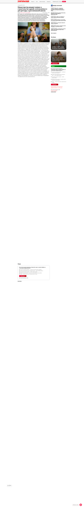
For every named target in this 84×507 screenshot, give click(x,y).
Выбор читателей (57, 5)
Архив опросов (53, 91)
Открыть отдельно (54, 90)
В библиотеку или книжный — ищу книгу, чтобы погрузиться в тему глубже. (59, 79)
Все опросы (20, 281)
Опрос (53, 66)
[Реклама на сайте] (81, 505)
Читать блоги (55, 63)
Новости (32, 1)
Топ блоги (53, 37)
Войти (64, 1)
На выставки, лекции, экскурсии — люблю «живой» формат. (58, 77)
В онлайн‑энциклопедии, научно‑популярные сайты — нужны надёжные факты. (31, 270)
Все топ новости (53, 33)
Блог (37, 1)
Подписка (48, 1)
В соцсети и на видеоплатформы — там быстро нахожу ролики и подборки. (31, 269)
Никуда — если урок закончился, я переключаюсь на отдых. (59, 82)
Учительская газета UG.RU (25, 12)
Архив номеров (42, 1)
